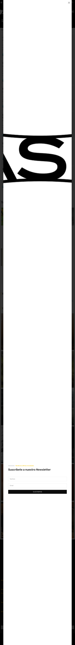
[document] (37, 322)
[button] (69, 2)
